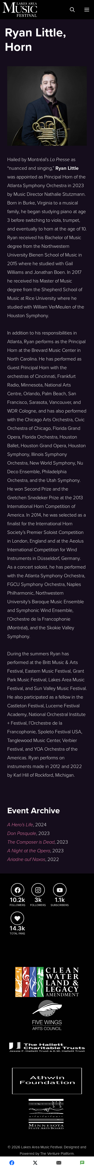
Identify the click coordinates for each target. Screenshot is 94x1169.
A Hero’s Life (20, 825)
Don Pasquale (21, 833)
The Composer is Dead (30, 842)
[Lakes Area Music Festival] (19, 9)
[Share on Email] (59, 1162)
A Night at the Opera (28, 851)
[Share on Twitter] (35, 1162)
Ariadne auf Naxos (26, 859)
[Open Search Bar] (72, 9)
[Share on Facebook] (12, 1162)
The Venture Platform (57, 1153)
